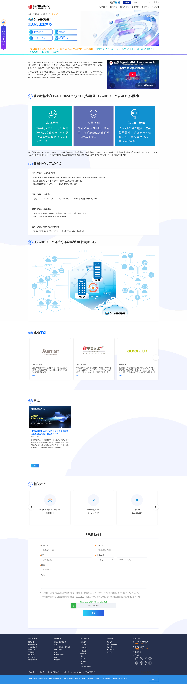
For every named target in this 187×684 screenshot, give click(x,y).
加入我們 (3, 41)
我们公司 (109, 642)
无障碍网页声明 (90, 672)
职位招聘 (109, 652)
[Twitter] (145, 659)
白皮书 (82, 659)
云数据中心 (46, 14)
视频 (81, 656)
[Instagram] (150, 659)
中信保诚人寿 (80, 365)
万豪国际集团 (37, 365)
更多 (33, 375)
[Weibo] (145, 663)
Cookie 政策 (77, 672)
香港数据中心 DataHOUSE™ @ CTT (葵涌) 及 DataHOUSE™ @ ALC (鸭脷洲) (61, 49)
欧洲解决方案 (32, 660)
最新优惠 (83, 654)
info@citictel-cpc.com (41, 38)
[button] (150, 2)
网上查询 (62, 32)
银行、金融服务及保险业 (62, 647)
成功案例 (83, 661)
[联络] (3, 22)
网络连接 (31, 642)
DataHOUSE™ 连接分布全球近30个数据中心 (135, 49)
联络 (3, 36)
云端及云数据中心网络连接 (49, 510)
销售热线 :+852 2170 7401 (64, 38)
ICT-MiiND (32, 657)
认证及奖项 (110, 650)
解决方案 (113, 7)
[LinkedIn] (141, 659)
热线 (3, 31)
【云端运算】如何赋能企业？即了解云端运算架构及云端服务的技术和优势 (49, 432)
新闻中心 (109, 647)
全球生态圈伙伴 (112, 644)
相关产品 (45, 52)
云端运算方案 (32, 647)
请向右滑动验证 (93, 606)
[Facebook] (136, 659)
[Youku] (150, 663)
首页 (29, 14)
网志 (81, 664)
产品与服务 (103, 7)
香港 (155, 2)
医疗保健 (57, 660)
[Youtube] (136, 663)
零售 (55, 657)
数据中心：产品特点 (105, 49)
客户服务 (83, 644)
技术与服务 (124, 7)
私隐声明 (66, 672)
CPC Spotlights (85, 666)
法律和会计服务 (59, 655)
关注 (3, 46)
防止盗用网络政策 (54, 672)
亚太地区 (55, 14)
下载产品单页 (38, 32)
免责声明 (41, 672)
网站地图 (31, 672)
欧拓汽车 (122, 365)
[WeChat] (141, 663)
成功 (34, 52)
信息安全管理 (32, 644)
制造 (55, 652)
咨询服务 (83, 642)
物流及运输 (58, 650)
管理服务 (31, 655)
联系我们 (155, 7)
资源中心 (145, 7)
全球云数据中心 (93, 510)
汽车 (55, 644)
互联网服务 (32, 652)
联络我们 (56, 52)
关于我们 (135, 7)
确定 (154, 680)
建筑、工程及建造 (60, 642)
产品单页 (83, 651)
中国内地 (137, 510)
